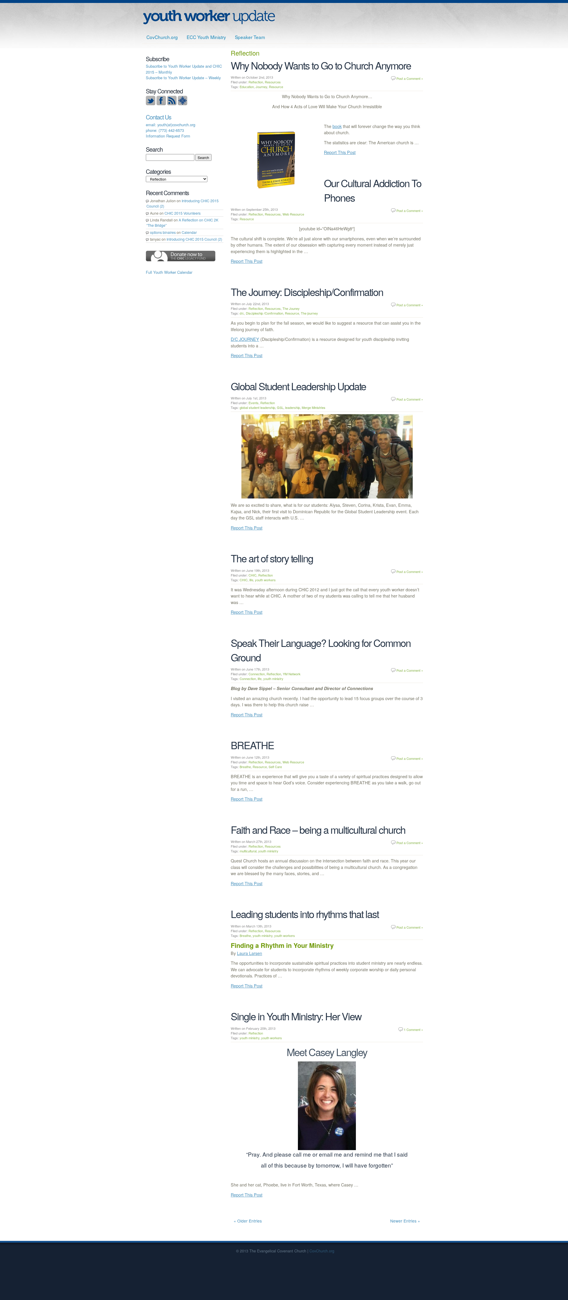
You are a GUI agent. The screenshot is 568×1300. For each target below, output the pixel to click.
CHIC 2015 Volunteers (182, 213)
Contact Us (158, 117)
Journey (261, 86)
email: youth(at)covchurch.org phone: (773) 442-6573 (170, 127)
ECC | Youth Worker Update (209, 17)
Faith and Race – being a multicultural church (318, 829)
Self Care (275, 766)
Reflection (255, 82)
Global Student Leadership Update (298, 386)
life (251, 579)
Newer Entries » (405, 1221)
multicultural (248, 851)
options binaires (163, 232)
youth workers (265, 579)
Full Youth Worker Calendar (169, 272)
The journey (309, 313)
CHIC (252, 575)
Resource (276, 86)
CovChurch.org (162, 37)
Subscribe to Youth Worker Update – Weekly (183, 77)
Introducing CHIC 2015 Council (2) (194, 239)
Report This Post (340, 152)
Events (253, 402)
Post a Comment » (409, 78)
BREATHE (252, 745)
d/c (242, 313)
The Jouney (291, 308)
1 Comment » (413, 1029)
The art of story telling (272, 558)
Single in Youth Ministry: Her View (296, 1016)
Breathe (245, 766)
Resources (273, 82)
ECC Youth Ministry (206, 37)
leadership (292, 407)
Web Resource (293, 214)
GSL (280, 407)
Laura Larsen (249, 953)
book (337, 126)
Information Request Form (168, 136)
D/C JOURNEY (245, 339)
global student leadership (257, 407)
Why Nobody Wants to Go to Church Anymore (321, 65)
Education (247, 86)
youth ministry (273, 678)
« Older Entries (248, 1221)
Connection (256, 673)
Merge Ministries (313, 407)
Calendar (189, 232)
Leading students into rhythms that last (305, 913)
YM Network (292, 673)
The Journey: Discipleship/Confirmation (307, 291)
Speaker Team (250, 37)
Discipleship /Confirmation (264, 313)
